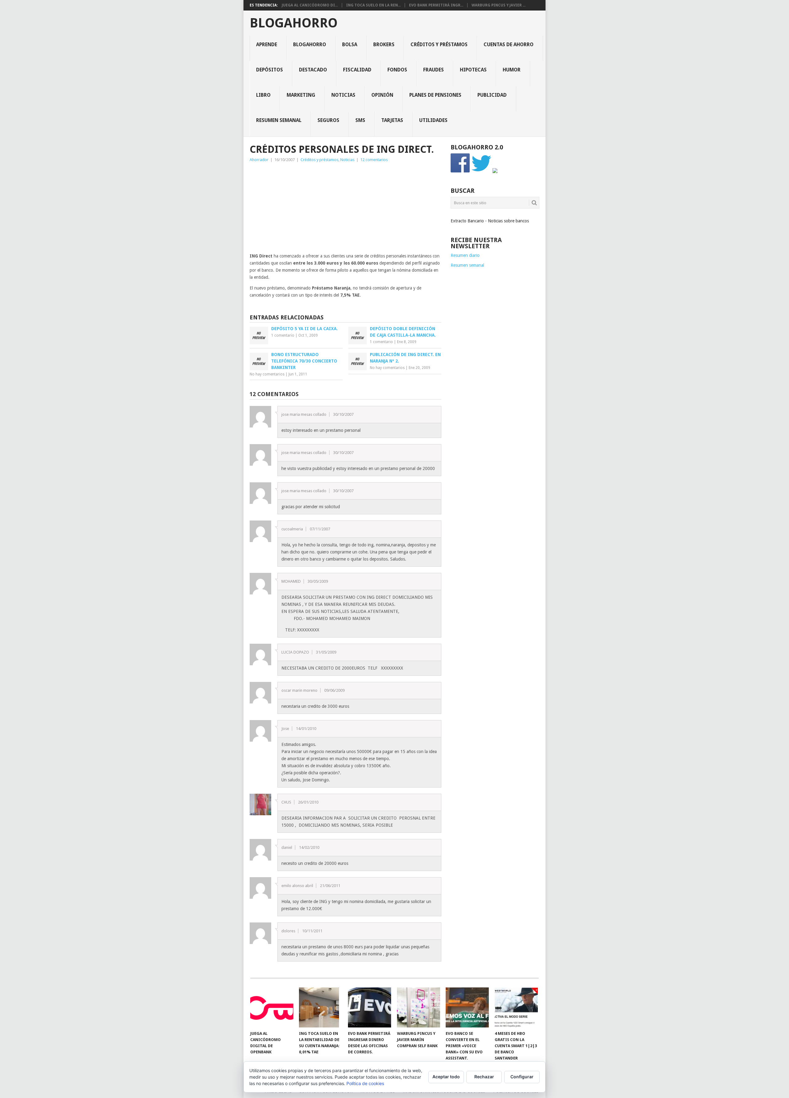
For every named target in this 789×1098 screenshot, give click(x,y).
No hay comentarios (267, 374)
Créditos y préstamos (439, 44)
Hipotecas (473, 70)
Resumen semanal (278, 120)
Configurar (521, 1076)
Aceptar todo (446, 1076)
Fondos (397, 70)
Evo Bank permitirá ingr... (436, 5)
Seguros (328, 120)
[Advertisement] (345, 209)
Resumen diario (465, 255)
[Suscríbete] (495, 171)
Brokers (383, 44)
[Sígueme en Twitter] (481, 171)
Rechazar (484, 1076)
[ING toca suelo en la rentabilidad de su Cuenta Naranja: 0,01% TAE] (320, 1007)
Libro (263, 95)
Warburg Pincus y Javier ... (498, 5)
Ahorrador (259, 159)
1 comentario (282, 335)
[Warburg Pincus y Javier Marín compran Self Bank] (418, 1007)
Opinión (382, 95)
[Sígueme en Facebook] (460, 171)
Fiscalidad (357, 70)
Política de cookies (365, 1083)
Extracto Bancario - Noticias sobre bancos (490, 220)
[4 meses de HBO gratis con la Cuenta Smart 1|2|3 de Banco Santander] (516, 1007)
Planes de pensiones (435, 95)
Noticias (343, 95)
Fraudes (433, 70)
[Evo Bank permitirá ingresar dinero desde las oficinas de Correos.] (369, 1007)
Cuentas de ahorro (508, 44)
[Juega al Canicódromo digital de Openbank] (271, 1007)
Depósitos (269, 70)
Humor (512, 70)
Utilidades (433, 120)
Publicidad (492, 95)
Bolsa (349, 44)
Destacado (313, 70)
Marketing (301, 95)
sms (360, 120)
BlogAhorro (293, 23)
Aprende (266, 44)
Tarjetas (392, 120)
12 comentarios (374, 159)
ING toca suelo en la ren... (373, 5)
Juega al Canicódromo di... (310, 5)
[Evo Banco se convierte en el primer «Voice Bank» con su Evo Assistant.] (467, 1007)
